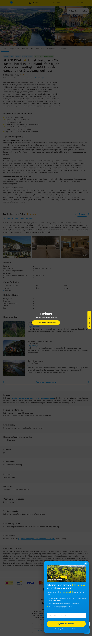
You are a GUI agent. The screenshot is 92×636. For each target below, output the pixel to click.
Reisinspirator (89, 321)
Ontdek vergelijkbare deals (46, 322)
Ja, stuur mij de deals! (66, 624)
